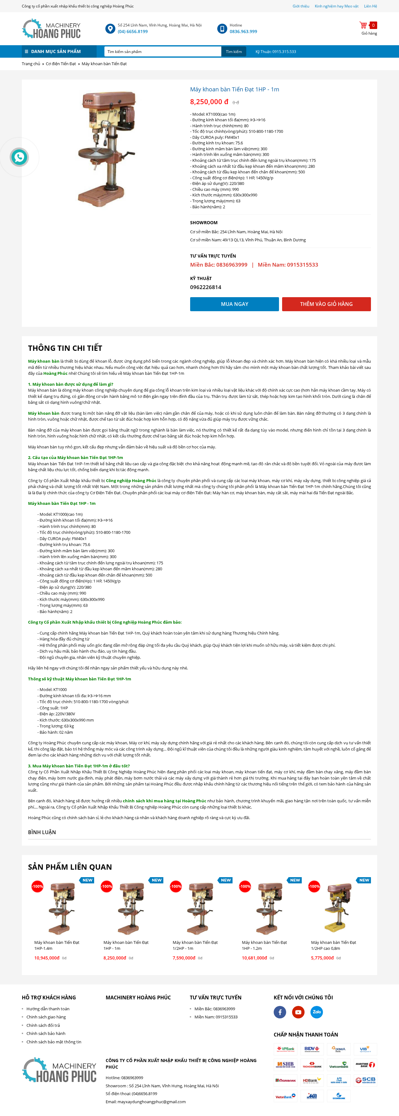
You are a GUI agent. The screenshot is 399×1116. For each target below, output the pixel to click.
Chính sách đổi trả (43, 1025)
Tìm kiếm (234, 51)
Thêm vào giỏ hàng (326, 304)
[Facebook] (280, 1012)
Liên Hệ (370, 6)
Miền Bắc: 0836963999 (215, 1009)
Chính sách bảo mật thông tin (53, 1042)
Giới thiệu (301, 6)
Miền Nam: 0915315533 (216, 1017)
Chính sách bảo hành (45, 1033)
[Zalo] (316, 1012)
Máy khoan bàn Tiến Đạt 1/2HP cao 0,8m (333, 945)
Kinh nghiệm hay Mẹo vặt (336, 6)
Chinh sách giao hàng (46, 1017)
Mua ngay (234, 304)
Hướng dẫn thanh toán (48, 1009)
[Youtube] (298, 1012)
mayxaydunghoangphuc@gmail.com (152, 1101)
